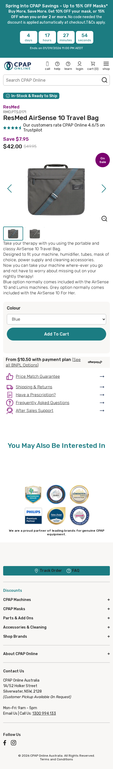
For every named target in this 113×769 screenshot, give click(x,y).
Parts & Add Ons (18, 618)
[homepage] (17, 66)
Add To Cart (56, 334)
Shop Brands (15, 636)
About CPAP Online (20, 654)
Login (79, 69)
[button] (9, 188)
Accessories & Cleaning (25, 627)
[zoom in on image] (104, 219)
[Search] (105, 80)
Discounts (12, 590)
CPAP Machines (17, 600)
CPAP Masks (14, 609)
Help (57, 69)
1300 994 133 (44, 713)
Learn (68, 69)
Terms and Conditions (56, 759)
